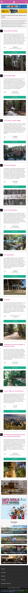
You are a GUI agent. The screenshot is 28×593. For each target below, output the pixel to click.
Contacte (3, 579)
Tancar (26, 589)
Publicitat (3, 576)
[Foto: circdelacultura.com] (15, 378)
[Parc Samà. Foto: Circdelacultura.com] (15, 152)
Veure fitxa (14, 52)
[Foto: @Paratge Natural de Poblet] (15, 63)
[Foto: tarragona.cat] (15, 242)
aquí (14, 591)
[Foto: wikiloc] (15, 197)
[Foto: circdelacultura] (15, 470)
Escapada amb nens (6, 583)
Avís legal (3, 572)
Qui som (3, 568)
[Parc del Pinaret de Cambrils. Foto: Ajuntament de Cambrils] (15, 287)
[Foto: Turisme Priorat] (15, 422)
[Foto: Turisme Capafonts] (15, 108)
